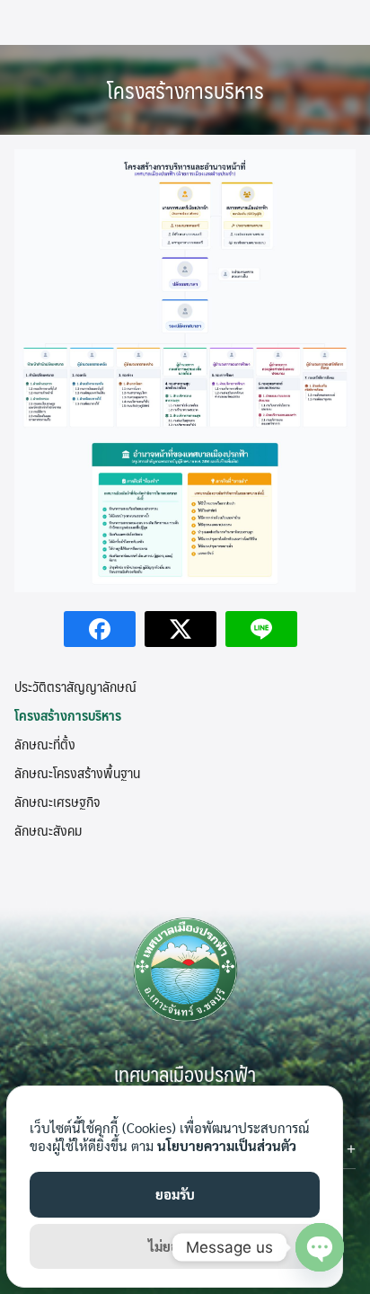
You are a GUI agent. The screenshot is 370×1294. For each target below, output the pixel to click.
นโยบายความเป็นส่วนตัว (226, 1145)
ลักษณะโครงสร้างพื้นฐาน (77, 772)
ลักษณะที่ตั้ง (44, 743)
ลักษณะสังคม (48, 830)
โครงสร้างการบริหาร (185, 90)
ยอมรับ (175, 1193)
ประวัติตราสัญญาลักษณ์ (75, 686)
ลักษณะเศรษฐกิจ (57, 801)
